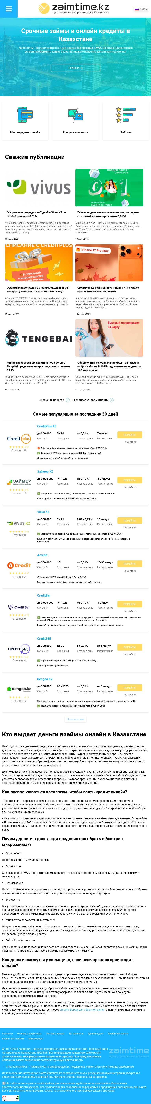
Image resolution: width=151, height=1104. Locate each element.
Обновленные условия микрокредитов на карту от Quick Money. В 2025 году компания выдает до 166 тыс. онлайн (109, 366)
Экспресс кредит (55, 1033)
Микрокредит (36, 1038)
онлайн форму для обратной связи (82, 1009)
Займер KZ (45, 471)
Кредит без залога (118, 1033)
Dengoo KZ (45, 679)
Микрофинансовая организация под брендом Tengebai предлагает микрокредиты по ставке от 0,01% (38, 366)
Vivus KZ (43, 512)
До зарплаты (76, 1033)
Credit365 (44, 638)
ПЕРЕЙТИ (130, 434)
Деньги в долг (95, 1033)
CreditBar (44, 595)
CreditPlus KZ (46, 426)
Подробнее (130, 441)
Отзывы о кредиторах (29, 1033)
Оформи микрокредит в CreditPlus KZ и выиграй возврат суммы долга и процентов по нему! (38, 289)
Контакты (7, 1033)
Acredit (42, 555)
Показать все (75, 719)
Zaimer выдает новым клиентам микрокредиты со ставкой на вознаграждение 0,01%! (108, 214)
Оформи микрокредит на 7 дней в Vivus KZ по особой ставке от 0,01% (36, 214)
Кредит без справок (13, 1038)
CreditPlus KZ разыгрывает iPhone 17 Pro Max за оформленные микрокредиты (108, 289)
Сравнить (75, 68)
